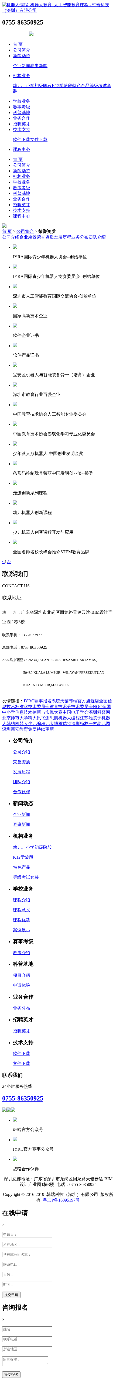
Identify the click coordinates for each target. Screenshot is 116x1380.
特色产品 (81, 85)
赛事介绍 (21, 952)
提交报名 (11, 1374)
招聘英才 (21, 124)
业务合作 (21, 118)
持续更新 (45, 729)
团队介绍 (97, 237)
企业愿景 (28, 237)
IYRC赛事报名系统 (42, 701)
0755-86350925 (22, 1098)
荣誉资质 (45, 237)
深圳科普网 (99, 712)
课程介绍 (21, 900)
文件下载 (38, 139)
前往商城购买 (15, 34)
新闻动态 (21, 55)
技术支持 (21, 129)
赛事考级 (21, 107)
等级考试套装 (26, 877)
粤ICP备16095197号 (61, 1200)
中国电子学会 (75, 712)
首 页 (18, 44)
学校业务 (21, 101)
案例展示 (21, 929)
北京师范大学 (15, 718)
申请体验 (21, 985)
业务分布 (79, 237)
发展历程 (62, 237)
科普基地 (21, 112)
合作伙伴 (21, 791)
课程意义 (21, 910)
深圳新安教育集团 (19, 729)
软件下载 (21, 139)
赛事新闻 (38, 65)
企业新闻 (21, 65)
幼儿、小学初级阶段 (32, 85)
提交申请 (11, 1295)
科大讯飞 (36, 718)
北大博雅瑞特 (58, 723)
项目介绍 (21, 975)
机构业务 (21, 75)
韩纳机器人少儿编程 (25, 723)
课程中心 (21, 149)
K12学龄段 (62, 85)
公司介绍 (10, 237)
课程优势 (21, 919)
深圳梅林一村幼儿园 (90, 723)
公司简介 (21, 50)
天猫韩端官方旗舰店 (79, 701)
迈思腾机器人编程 (62, 718)
